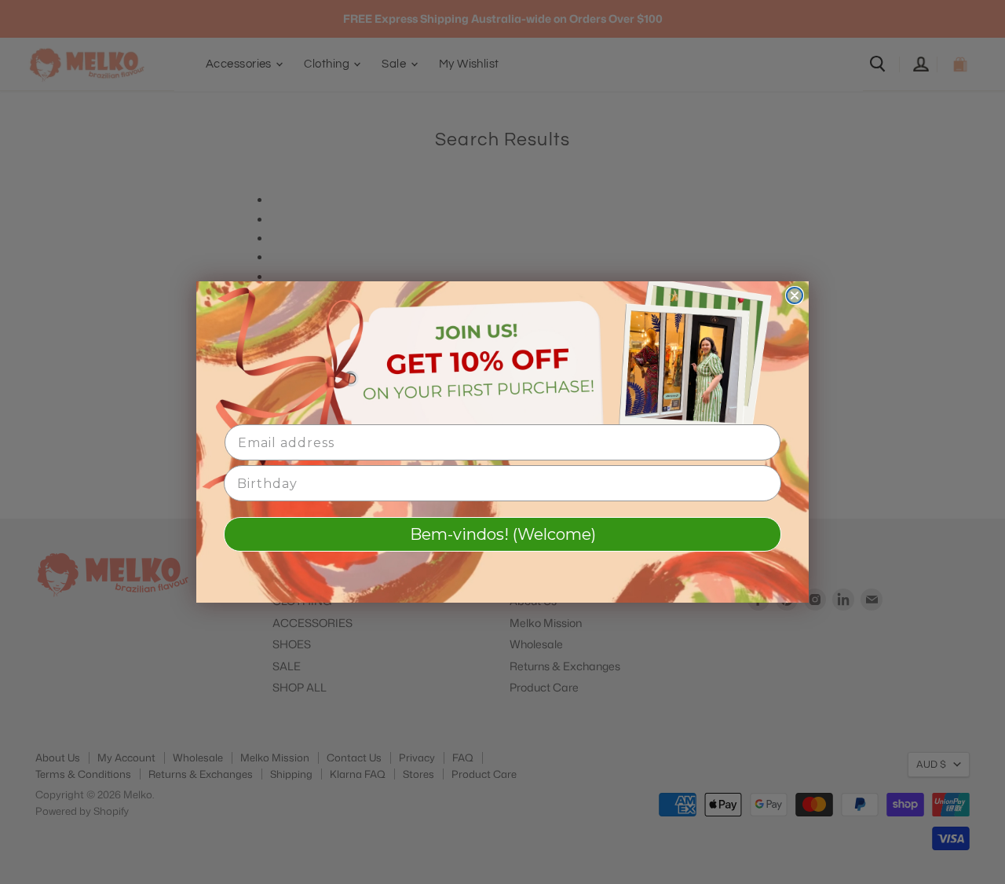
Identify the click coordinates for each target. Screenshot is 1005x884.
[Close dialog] (794, 295)
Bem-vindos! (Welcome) (503, 534)
